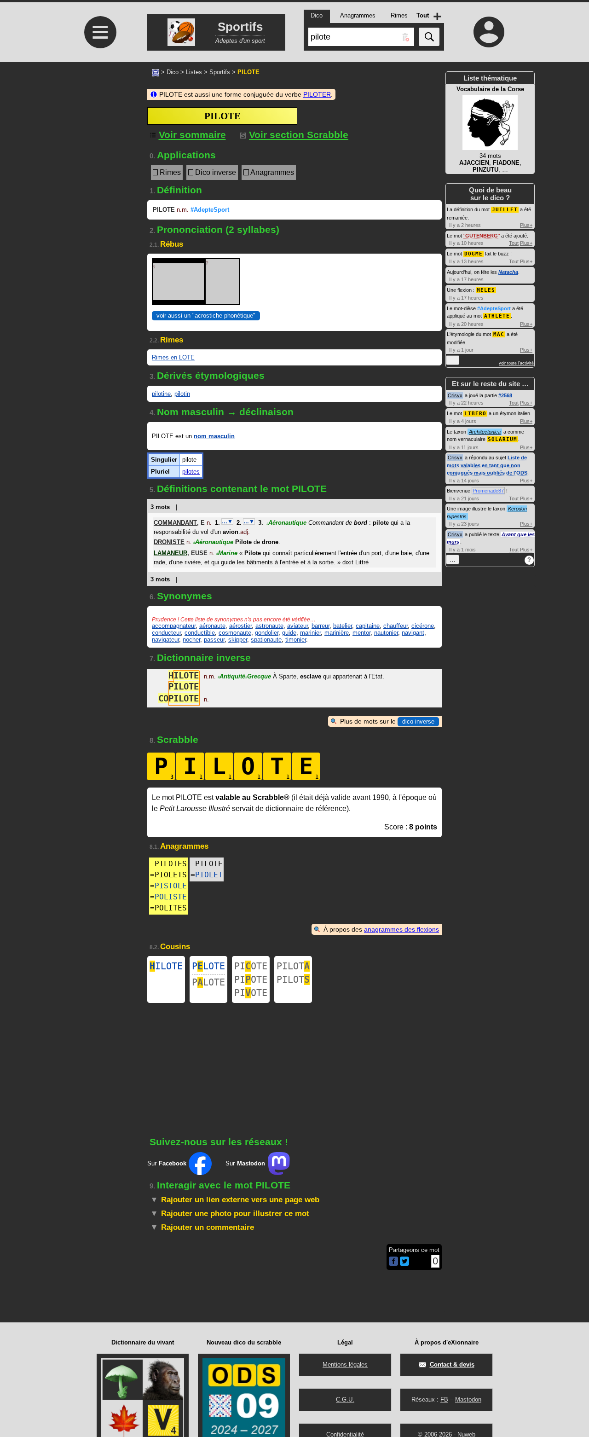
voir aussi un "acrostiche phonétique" (205, 315)
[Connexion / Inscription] (489, 31)
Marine (226, 553)
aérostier (240, 625)
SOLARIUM (502, 439)
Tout (514, 243)
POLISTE (171, 896)
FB (444, 1399)
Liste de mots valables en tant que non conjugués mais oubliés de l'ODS (487, 465)
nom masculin (214, 436)
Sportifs (219, 72)
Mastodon (468, 1399)
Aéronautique (286, 522)
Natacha (508, 272)
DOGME (473, 254)
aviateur (297, 625)
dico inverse (418, 721)
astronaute (269, 625)
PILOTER (317, 94)
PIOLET (209, 874)
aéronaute (212, 625)
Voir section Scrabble (298, 134)
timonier (295, 639)
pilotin (182, 393)
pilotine (161, 393)
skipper (237, 639)
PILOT (293, 966)
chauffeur (395, 625)
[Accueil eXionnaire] (155, 71)
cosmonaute (235, 632)
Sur (166, 1163)
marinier (310, 632)
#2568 (505, 395)
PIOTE (250, 966)
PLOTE (208, 966)
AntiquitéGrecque (244, 676)
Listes (194, 72)
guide (289, 632)
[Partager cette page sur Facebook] (393, 1262)
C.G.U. (345, 1399)
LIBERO (475, 414)
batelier (342, 625)
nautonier (386, 632)
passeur (214, 639)
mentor (361, 632)
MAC (498, 334)
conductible (200, 632)
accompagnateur (174, 625)
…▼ (227, 521)
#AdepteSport (210, 209)
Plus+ (526, 225)
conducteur (166, 632)
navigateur (165, 639)
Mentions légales (345, 1364)
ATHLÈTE (497, 316)
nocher (191, 639)
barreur (320, 625)
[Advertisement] (99, 139)
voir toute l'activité (516, 363)
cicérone (422, 625)
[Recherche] (429, 37)
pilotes (191, 471)
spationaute (266, 639)
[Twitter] (404, 1263)
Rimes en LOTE (173, 357)
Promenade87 (488, 490)
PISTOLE (171, 885)
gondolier (266, 632)
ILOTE (166, 966)
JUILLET (505, 210)
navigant (413, 632)
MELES (486, 290)
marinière (336, 632)
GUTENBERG (481, 235)
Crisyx (455, 395)
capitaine (368, 625)
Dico (173, 72)
